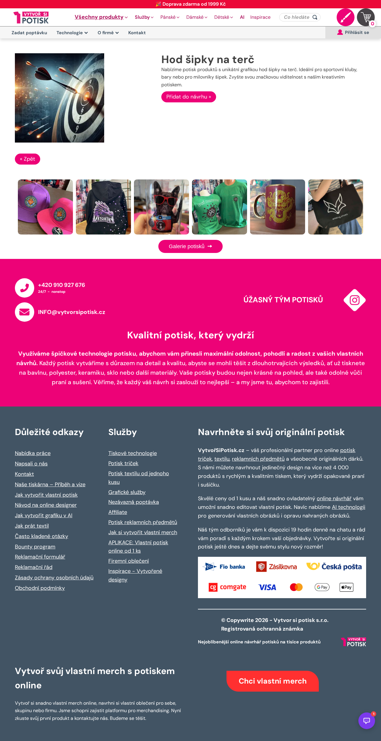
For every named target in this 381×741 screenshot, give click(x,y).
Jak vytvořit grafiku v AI (43, 515)
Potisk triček (123, 463)
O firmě (106, 33)
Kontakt (137, 33)
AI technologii (348, 507)
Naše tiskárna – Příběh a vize (50, 484)
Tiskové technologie (132, 453)
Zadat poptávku (29, 33)
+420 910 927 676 (61, 285)
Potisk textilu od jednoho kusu (138, 478)
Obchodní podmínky (40, 588)
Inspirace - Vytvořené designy (135, 575)
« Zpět (27, 158)
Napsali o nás (31, 463)
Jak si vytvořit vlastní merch (142, 532)
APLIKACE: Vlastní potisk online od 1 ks (138, 547)
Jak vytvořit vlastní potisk (46, 494)
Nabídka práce (33, 453)
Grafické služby (127, 492)
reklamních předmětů (258, 458)
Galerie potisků (187, 246)
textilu (221, 458)
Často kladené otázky (41, 536)
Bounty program (35, 546)
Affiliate (117, 512)
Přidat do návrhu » (188, 96)
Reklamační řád (33, 567)
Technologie (70, 33)
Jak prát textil (32, 525)
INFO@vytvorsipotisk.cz (71, 312)
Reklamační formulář (40, 556)
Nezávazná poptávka (133, 502)
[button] (102, 17)
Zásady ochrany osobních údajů (54, 577)
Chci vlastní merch (273, 681)
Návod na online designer (46, 505)
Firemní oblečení (128, 561)
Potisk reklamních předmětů (142, 522)
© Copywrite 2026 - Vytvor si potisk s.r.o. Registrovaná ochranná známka (275, 624)
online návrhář (334, 498)
